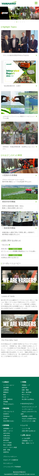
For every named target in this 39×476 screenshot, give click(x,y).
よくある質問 (26, 438)
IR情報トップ (26, 385)
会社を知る (6, 433)
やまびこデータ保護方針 (10, 460)
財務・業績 (25, 390)
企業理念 (6, 390)
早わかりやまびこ (8, 404)
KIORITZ (6, 414)
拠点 (4, 394)
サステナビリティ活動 (28, 421)
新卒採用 (6, 440)
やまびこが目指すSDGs (29, 418)
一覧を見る (5, 245)
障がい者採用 (7, 445)
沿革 (4, 397)
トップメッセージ (8, 385)
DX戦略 (5, 401)
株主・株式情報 (26, 392)
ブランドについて (8, 411)
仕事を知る (6, 435)
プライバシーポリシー (10, 456)
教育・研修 (6, 450)
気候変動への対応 (27, 416)
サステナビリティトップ (29, 407)
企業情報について (27, 441)
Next (36, 13)
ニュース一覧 (26, 428)
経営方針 (24, 387)
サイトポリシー (8, 463)
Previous (2, 13)
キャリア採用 (7, 442)
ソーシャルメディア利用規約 (12, 466)
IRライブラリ (26, 394)
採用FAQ (6, 452)
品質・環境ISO (7, 399)
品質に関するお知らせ (28, 431)
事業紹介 (6, 392)
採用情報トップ (8, 428)
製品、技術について (28, 443)
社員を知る (6, 438)
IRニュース (25, 397)
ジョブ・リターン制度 (10, 447)
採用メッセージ (8, 431)
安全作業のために (8, 421)
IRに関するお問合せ (28, 399)
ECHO (5, 418)
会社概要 (6, 387)
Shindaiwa (6, 416)
